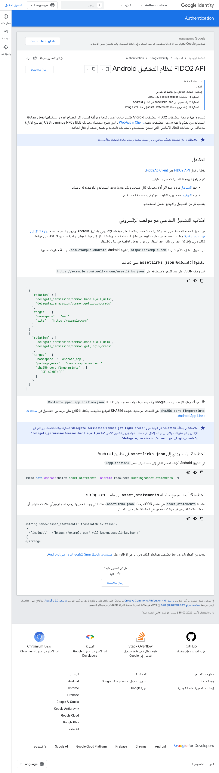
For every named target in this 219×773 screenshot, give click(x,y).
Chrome (73, 688)
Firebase (73, 695)
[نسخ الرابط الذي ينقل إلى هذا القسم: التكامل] (187, 159)
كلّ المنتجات (39, 746)
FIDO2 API (182, 170)
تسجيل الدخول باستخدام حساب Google (124, 681)
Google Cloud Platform (91, 746)
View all (74, 729)
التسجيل (186, 187)
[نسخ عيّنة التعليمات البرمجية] (201, 280)
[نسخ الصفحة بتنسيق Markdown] (94, 69)
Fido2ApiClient (157, 170)
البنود (211, 764)
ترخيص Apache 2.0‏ (55, 600)
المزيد (127, 5)
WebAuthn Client (131, 122)
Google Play (71, 722)
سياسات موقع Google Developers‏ (180, 604)
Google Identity (158, 58)
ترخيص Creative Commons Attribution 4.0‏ (149, 600)
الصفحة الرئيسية (196, 58)
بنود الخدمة (207, 681)
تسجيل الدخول (13, 5)
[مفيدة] (35, 58)
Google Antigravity (66, 708)
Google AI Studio (68, 702)
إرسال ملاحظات (39, 69)
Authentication (156, 5)
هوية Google (138, 688)
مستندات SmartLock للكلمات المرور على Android (80, 554)
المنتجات (178, 58)
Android (73, 681)
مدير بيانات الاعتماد (121, 139)
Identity (206, 5)
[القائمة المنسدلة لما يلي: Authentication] (140, 5)
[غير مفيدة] (28, 58)
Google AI (61, 746)
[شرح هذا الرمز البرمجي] (188, 280)
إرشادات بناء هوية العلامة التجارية (196, 688)
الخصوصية (198, 764)
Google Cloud (70, 715)
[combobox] (82, 5)
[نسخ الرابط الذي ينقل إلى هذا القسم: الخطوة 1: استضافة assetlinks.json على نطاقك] (117, 262)
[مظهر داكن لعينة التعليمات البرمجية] (195, 280)
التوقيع (187, 195)
